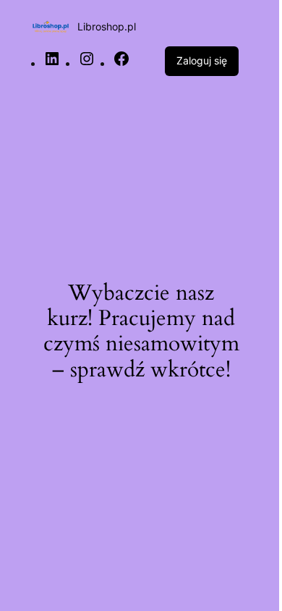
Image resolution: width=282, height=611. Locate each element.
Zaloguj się (201, 60)
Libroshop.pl (106, 26)
